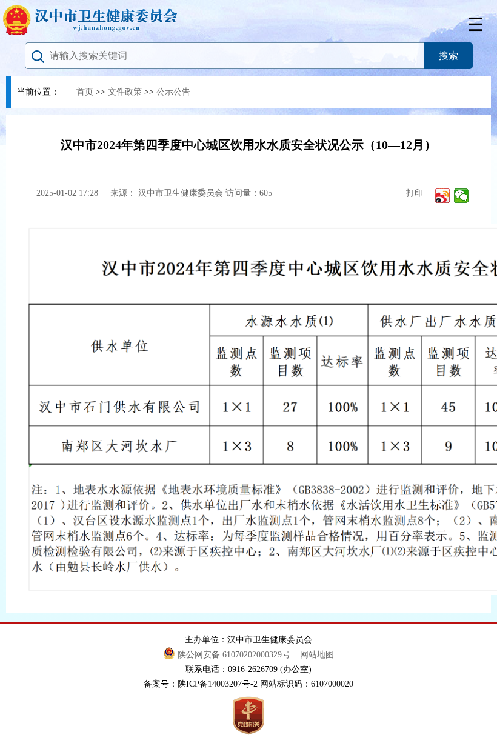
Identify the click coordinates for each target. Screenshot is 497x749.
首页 (84, 91)
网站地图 (317, 654)
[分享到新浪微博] (442, 195)
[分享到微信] (461, 195)
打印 (413, 193)
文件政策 (125, 91)
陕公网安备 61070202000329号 (235, 654)
